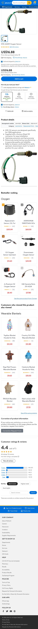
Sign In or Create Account (13, 508)
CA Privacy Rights (7, 588)
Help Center (31, 508)
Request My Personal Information (12, 591)
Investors (4, 529)
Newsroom (5, 527)
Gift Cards (5, 554)
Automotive (18, 126)
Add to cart (19, 79)
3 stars (3, 472)
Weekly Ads (26, 511)
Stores (4, 545)
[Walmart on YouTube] (11, 611)
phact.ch (17, 61)
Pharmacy (5, 564)
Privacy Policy (6, 585)
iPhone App (5, 601)
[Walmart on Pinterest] (15, 611)
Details (17, 107)
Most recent (12, 484)
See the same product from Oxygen (25, 298)
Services (17, 7)
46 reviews (15, 47)
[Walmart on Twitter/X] (7, 611)
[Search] (29, 3)
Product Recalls (6, 572)
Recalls (4, 567)
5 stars (3, 468)
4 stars (3, 470)
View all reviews (8, 461)
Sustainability (6, 532)
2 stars (3, 475)
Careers (4, 524)
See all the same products (29, 413)
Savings (24, 7)
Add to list (10, 111)
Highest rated (25, 484)
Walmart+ (5, 551)
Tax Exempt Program (8, 575)
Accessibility (6, 570)
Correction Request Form (12, 431)
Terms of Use (6, 582)
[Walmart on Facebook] (3, 611)
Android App (6, 604)
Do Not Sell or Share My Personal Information (15, 594)
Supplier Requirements (9, 535)
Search (33, 492)
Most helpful (6, 488)
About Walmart (6, 521)
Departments (8, 7)
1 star (3, 477)
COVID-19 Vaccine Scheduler (11, 561)
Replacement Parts (28, 126)
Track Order (13, 511)
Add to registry (28, 111)
